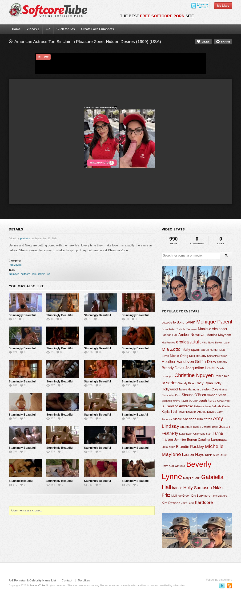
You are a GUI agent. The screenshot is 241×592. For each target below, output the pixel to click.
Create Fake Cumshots (97, 29)
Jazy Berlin (187, 503)
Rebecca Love (202, 406)
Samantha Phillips (217, 355)
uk (163, 406)
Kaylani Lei (169, 411)
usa (48, 274)
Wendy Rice (186, 383)
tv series (169, 383)
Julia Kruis (168, 447)
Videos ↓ (33, 29)
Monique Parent (214, 322)
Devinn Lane (222, 342)
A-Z (47, 29)
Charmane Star (202, 433)
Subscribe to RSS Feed (229, 585)
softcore (25, 274)
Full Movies (15, 264)
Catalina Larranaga (212, 439)
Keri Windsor (177, 465)
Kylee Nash (185, 433)
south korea (207, 400)
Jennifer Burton (185, 439)
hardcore (204, 502)
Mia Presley (168, 342)
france (177, 488)
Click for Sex (65, 29)
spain (195, 349)
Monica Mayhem (218, 335)
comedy (222, 361)
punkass (25, 238)
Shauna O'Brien (194, 395)
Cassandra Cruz (171, 395)
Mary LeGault (191, 478)
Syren (190, 322)
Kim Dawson (171, 503)
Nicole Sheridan (184, 419)
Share (225, 41)
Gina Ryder (223, 400)
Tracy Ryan (204, 383)
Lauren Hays (193, 454)
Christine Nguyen (194, 375)
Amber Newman (191, 335)
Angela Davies (206, 411)
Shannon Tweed (190, 426)
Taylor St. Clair (189, 400)
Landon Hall (169, 334)
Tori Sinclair (38, 274)
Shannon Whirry (171, 400)
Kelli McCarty (197, 355)
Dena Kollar (168, 329)
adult (195, 342)
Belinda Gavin (221, 406)
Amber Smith (216, 395)
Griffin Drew (205, 361)
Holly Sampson (197, 487)
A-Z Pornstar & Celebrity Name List (32, 580)
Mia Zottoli (172, 349)
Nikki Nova (208, 342)
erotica (182, 342)
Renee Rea (222, 376)
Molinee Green (180, 495)
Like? (205, 41)
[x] (115, 107)
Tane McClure (219, 495)
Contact (67, 580)
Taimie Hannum (189, 389)
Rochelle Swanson (186, 329)
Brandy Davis (173, 368)
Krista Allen (212, 455)
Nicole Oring (179, 356)
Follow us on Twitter (222, 585)
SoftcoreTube (37, 585)
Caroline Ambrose (179, 406)
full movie (14, 274)
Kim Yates (204, 419)
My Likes (223, 5)
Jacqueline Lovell (200, 368)
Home (16, 29)
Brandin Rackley (190, 447)
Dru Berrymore (200, 495)
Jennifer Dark (210, 426)
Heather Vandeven (178, 361)
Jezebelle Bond (173, 322)
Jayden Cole (209, 389)
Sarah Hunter (209, 349)
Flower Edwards (187, 411)
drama (223, 389)
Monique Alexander (212, 329)
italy (186, 349)
